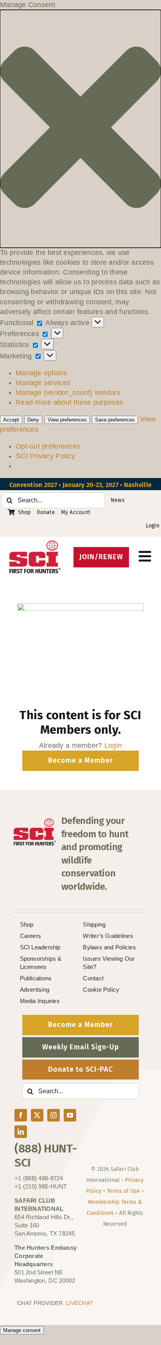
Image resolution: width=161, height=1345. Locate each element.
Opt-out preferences (48, 446)
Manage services (43, 383)
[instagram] (53, 1115)
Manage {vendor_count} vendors (68, 392)
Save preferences (115, 420)
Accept (11, 420)
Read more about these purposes (69, 402)
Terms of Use (123, 1191)
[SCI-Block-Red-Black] (35, 544)
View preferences (67, 420)
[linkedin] (20, 1131)
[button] (80, 128)
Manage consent (22, 1330)
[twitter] (37, 1115)
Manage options (41, 373)
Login (152, 525)
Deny (33, 420)
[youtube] (70, 1115)
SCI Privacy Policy (45, 456)
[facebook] (20, 1115)
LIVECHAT (79, 1303)
